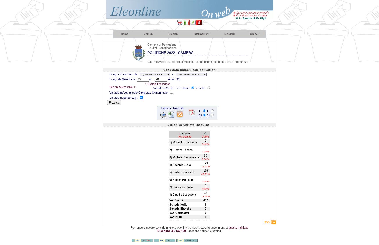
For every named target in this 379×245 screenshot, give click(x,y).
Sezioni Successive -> (122, 87)
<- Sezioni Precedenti (157, 84)
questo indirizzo (238, 227)
